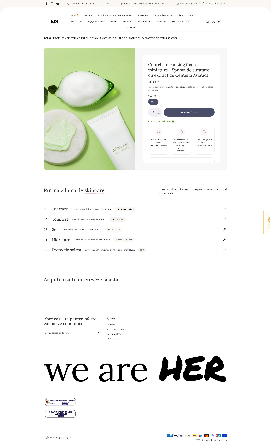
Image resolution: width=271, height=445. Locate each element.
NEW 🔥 (75, 15)
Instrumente (144, 21)
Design (113, 21)
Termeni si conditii (116, 329)
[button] (207, 21)
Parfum (88, 15)
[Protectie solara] (224, 250)
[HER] (54, 21)
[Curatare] (224, 209)
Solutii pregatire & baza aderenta (114, 15)
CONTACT (132, 27)
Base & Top (142, 15)
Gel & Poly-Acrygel (163, 15)
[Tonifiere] (224, 219)
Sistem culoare (185, 15)
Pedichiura (76, 21)
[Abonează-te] (97, 333)
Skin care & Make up (182, 21)
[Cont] (213, 21)
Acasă (47, 38)
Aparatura (161, 21)
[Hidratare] (224, 239)
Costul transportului (177, 87)
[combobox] (213, 3)
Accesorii (127, 21)
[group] (90, 109)
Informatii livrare (115, 334)
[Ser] (224, 229)
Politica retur (113, 338)
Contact (111, 324)
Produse (59, 38)
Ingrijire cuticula (96, 21)
